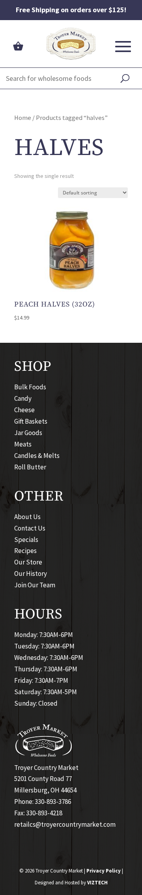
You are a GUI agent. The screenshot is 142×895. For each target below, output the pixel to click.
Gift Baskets (30, 421)
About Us (27, 516)
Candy (23, 398)
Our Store (28, 562)
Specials (26, 539)
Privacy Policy (103, 870)
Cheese (24, 409)
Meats (23, 444)
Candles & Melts (37, 455)
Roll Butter (30, 467)
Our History (30, 573)
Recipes (25, 550)
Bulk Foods (30, 387)
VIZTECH (97, 882)
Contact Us (29, 528)
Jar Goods (28, 432)
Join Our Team (34, 585)
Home (22, 118)
